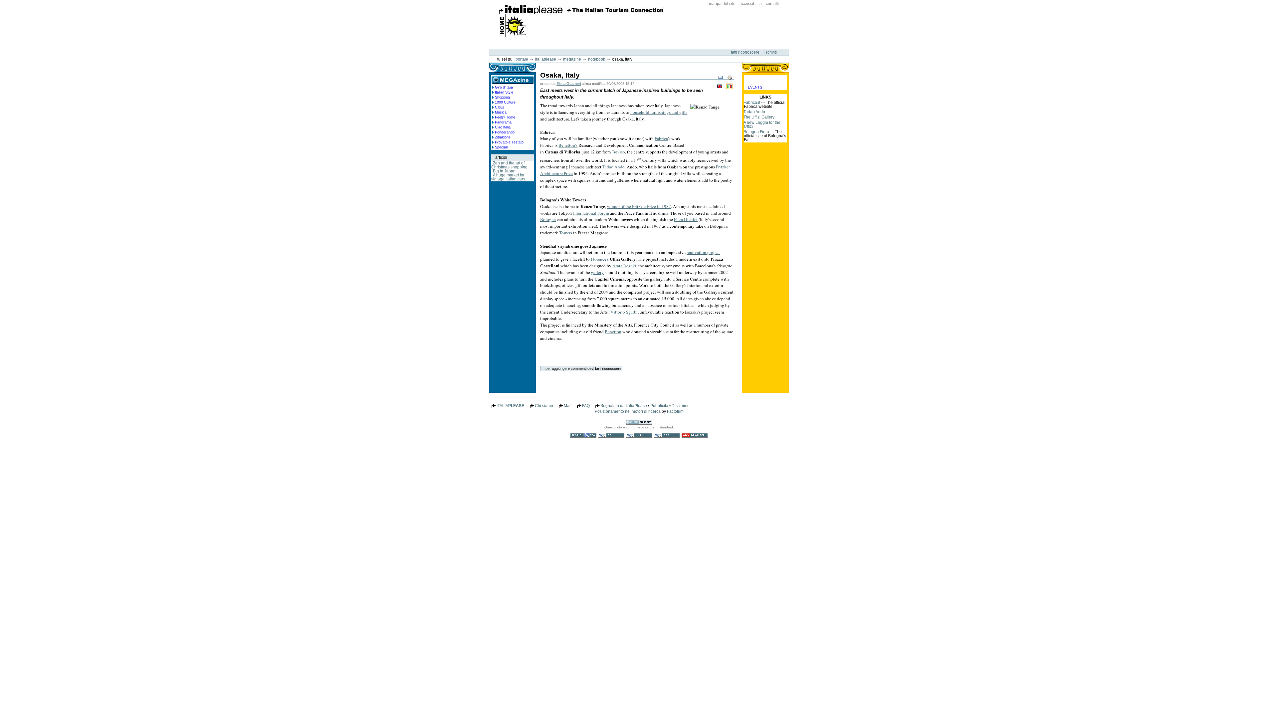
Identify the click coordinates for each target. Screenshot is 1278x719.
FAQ (586, 405)
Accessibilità (751, 3)
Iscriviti (770, 52)
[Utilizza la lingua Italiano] (729, 86)
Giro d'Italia (504, 87)
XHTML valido (639, 435)
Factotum (675, 411)
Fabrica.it (752, 102)
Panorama (503, 122)
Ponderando (505, 132)
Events (755, 87)
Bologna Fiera (756, 131)
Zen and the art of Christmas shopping (509, 165)
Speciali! (501, 147)
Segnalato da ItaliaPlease (623, 405)
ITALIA (510, 405)
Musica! (501, 112)
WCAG (611, 435)
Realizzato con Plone (639, 422)
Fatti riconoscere (745, 52)
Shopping (502, 97)
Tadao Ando (754, 112)
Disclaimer (681, 405)
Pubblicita (659, 405)
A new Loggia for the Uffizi (762, 124)
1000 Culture (505, 102)
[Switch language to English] (720, 86)
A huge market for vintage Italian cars (508, 177)
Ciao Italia (503, 127)
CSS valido (667, 435)
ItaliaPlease (581, 21)
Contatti (772, 3)
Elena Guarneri (568, 84)
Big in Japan (504, 171)
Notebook (596, 59)
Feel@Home (505, 117)
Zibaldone (503, 137)
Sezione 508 (583, 435)
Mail (567, 405)
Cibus (499, 107)
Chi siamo (544, 405)
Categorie (765, 80)
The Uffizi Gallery (759, 117)
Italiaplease (545, 59)
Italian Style (504, 92)
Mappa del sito (722, 3)
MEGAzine (572, 59)
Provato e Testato (509, 142)
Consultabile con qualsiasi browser (695, 435)
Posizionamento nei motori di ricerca (628, 411)
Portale (522, 59)
